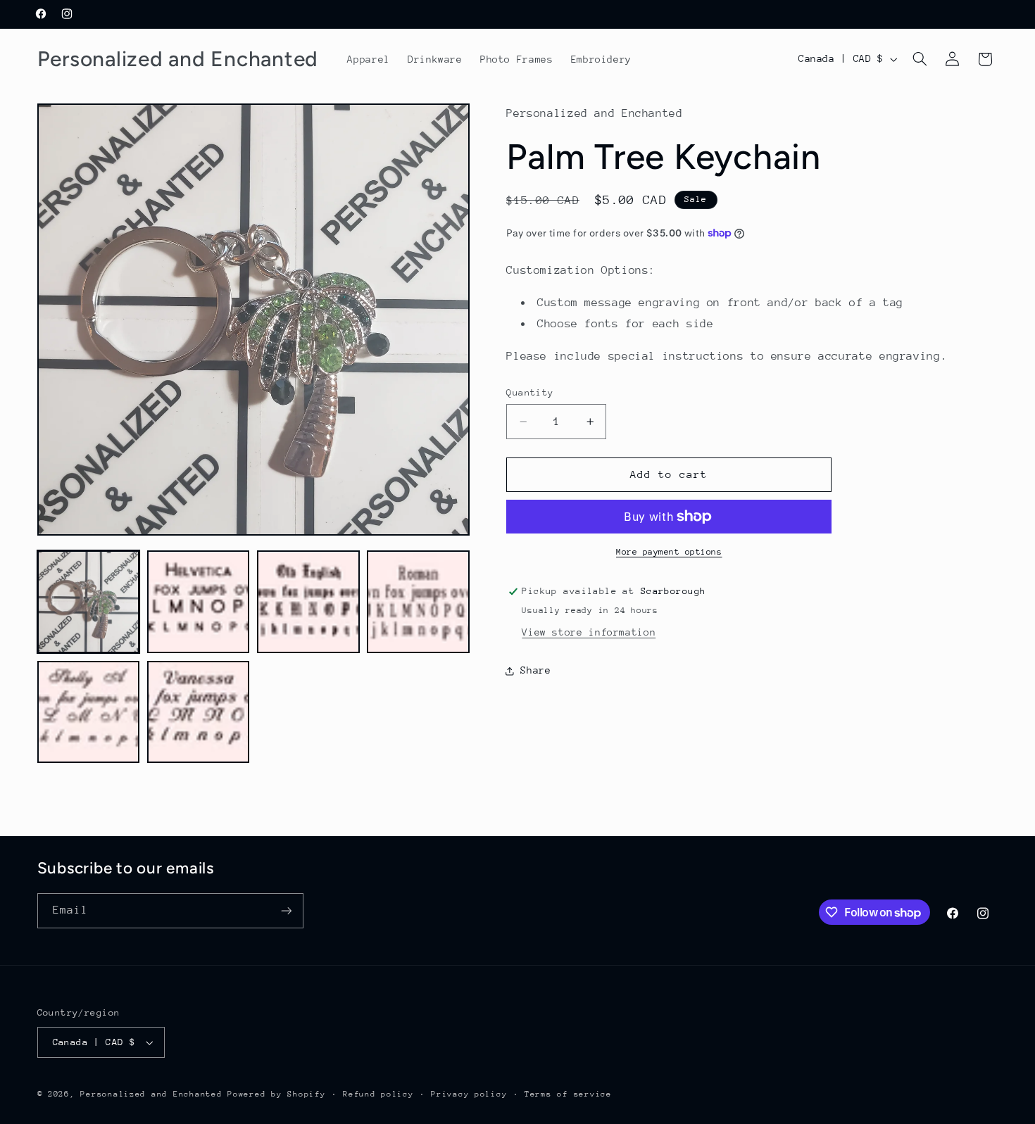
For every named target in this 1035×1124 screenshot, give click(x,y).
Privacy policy (469, 1094)
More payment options (669, 552)
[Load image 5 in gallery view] (88, 712)
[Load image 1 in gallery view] (88, 601)
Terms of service (568, 1094)
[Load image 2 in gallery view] (198, 601)
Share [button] (535, 670)
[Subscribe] (286, 910)
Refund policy (378, 1094)
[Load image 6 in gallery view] (198, 712)
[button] (919, 59)
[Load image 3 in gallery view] (308, 601)
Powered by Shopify (276, 1094)
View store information (589, 632)
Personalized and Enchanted (151, 1094)
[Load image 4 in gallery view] (418, 601)
